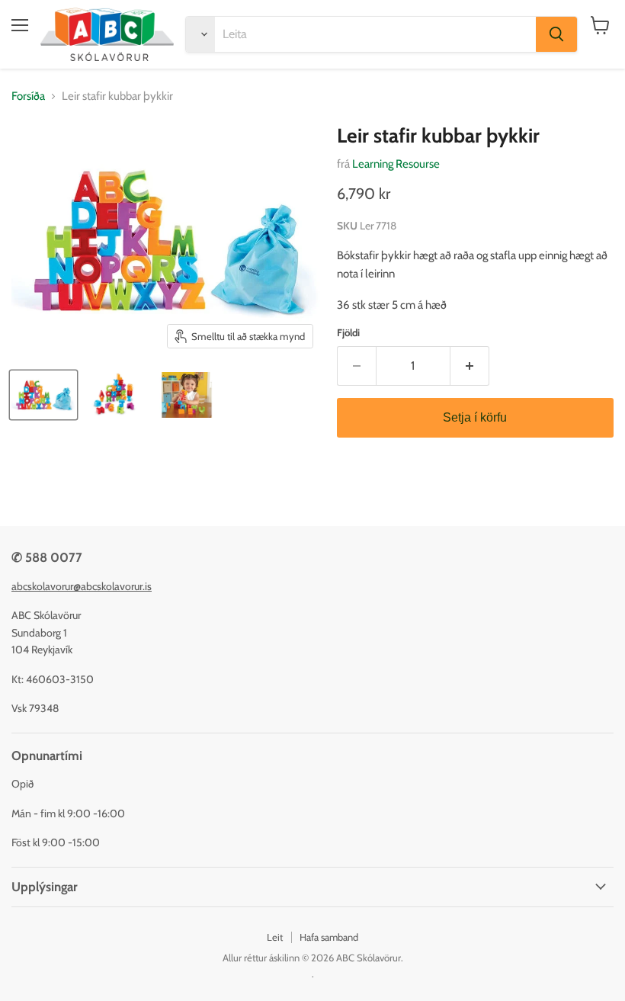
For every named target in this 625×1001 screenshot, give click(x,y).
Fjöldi (348, 332)
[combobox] (375, 34)
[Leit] (556, 34)
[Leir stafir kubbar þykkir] (43, 395)
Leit (275, 937)
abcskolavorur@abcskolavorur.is (81, 586)
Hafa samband (329, 937)
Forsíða (28, 96)
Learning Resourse (396, 164)
